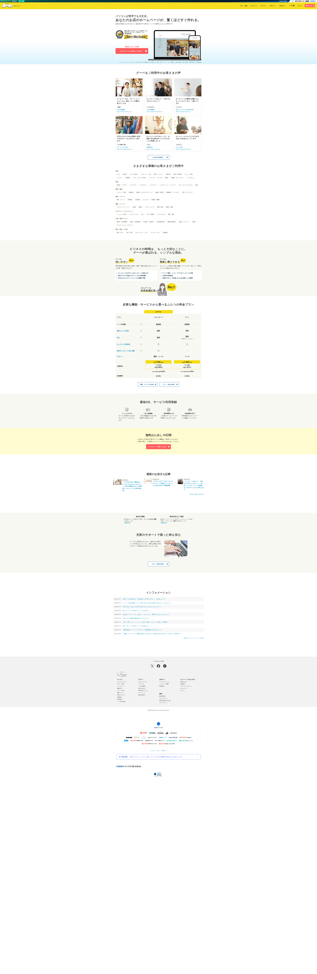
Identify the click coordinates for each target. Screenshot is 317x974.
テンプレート (254, 6)
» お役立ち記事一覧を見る (196, 494)
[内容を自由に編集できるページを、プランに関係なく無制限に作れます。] (141, 324)
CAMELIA (149, 147)
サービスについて (121, 682)
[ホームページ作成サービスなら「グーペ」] (10, 6)
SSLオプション (121, 695)
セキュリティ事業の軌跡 (179, 774)
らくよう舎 (179, 147)
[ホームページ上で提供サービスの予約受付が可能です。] (141, 344)
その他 (191, 807)
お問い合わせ (141, 688)
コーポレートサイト (155, 750)
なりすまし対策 (170, 774)
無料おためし (309, 6)
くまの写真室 (150, 109)
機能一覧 (119, 688)
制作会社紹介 (141, 695)
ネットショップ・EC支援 (132, 807)
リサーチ (163, 807)
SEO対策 (119, 699)
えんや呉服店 (121, 109)
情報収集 (168, 807)
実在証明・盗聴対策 (120, 774)
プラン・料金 (243, 6)
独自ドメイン (120, 692)
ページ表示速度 (121, 701)
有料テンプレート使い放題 (126, 351)
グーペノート (141, 692)
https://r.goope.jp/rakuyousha (183, 149)
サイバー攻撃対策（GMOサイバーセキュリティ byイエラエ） (137, 774)
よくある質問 (141, 686)
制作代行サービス (143, 690)
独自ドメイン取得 (123, 331)
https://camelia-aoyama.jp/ (153, 149)
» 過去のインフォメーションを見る (193, 638)
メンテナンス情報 (164, 684)
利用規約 (182, 684)
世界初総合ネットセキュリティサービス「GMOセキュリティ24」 (128, 773)
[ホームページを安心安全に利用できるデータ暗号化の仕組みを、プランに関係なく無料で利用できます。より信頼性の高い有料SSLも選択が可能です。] (141, 337)
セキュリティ (183, 688)
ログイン (300, 6)
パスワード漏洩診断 (146, 773)
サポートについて (143, 682)
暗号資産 (178, 807)
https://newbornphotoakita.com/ (154, 111)
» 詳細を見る (127, 523)
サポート (272, 6)
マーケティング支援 (156, 807)
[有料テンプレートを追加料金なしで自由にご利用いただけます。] (141, 350)
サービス (262, 6)
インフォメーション (164, 682)
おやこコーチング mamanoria (185, 109)
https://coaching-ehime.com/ (183, 111)
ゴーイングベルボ (122, 147)
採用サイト (164, 750)
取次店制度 (162, 696)
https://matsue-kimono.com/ (124, 111)
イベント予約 (120, 690)
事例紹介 (119, 697)
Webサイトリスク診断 (156, 773)
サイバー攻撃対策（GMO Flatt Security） (158, 774)
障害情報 (161, 686)
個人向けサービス (185, 807)
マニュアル (141, 684)
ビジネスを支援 (141, 807)
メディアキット (163, 702)
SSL (118, 337)
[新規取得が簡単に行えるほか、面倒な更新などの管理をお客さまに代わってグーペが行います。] (141, 331)
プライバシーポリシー (186, 686)
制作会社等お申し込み (165, 700)
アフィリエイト (163, 698)
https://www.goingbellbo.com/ (124, 149)
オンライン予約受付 (123, 344)
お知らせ (281, 6)
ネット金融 (173, 807)
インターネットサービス (120, 807)
